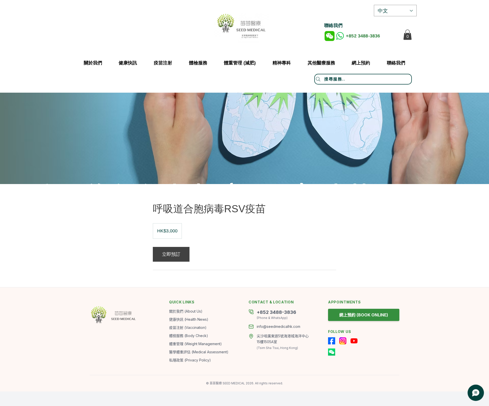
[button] (321, 63)
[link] (171, 254)
